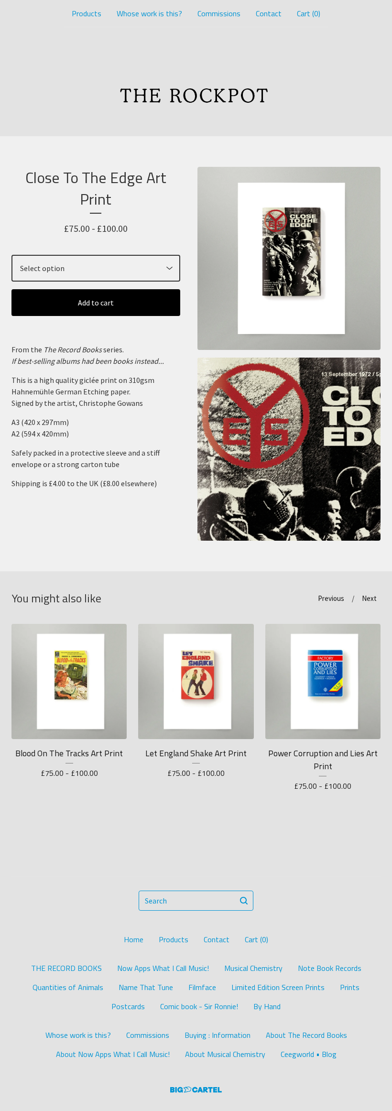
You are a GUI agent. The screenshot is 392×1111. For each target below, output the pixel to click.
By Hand (267, 1006)
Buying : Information (217, 1035)
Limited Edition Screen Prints (278, 987)
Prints (349, 987)
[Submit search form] (244, 900)
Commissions (218, 13)
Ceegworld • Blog (309, 1054)
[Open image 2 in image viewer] (289, 449)
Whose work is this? (149, 13)
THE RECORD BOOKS (66, 968)
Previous (331, 598)
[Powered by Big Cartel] (196, 1090)
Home (133, 939)
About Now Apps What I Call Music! (113, 1054)
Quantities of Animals (68, 987)
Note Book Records (329, 968)
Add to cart (96, 302)
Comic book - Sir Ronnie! (199, 1006)
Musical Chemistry (253, 968)
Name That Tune (146, 987)
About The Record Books (306, 1035)
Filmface (202, 987)
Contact (269, 13)
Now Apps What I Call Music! (163, 968)
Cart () (308, 13)
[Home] (196, 82)
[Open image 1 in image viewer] (289, 258)
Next (369, 598)
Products (86, 13)
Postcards (128, 1006)
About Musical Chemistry (225, 1054)
